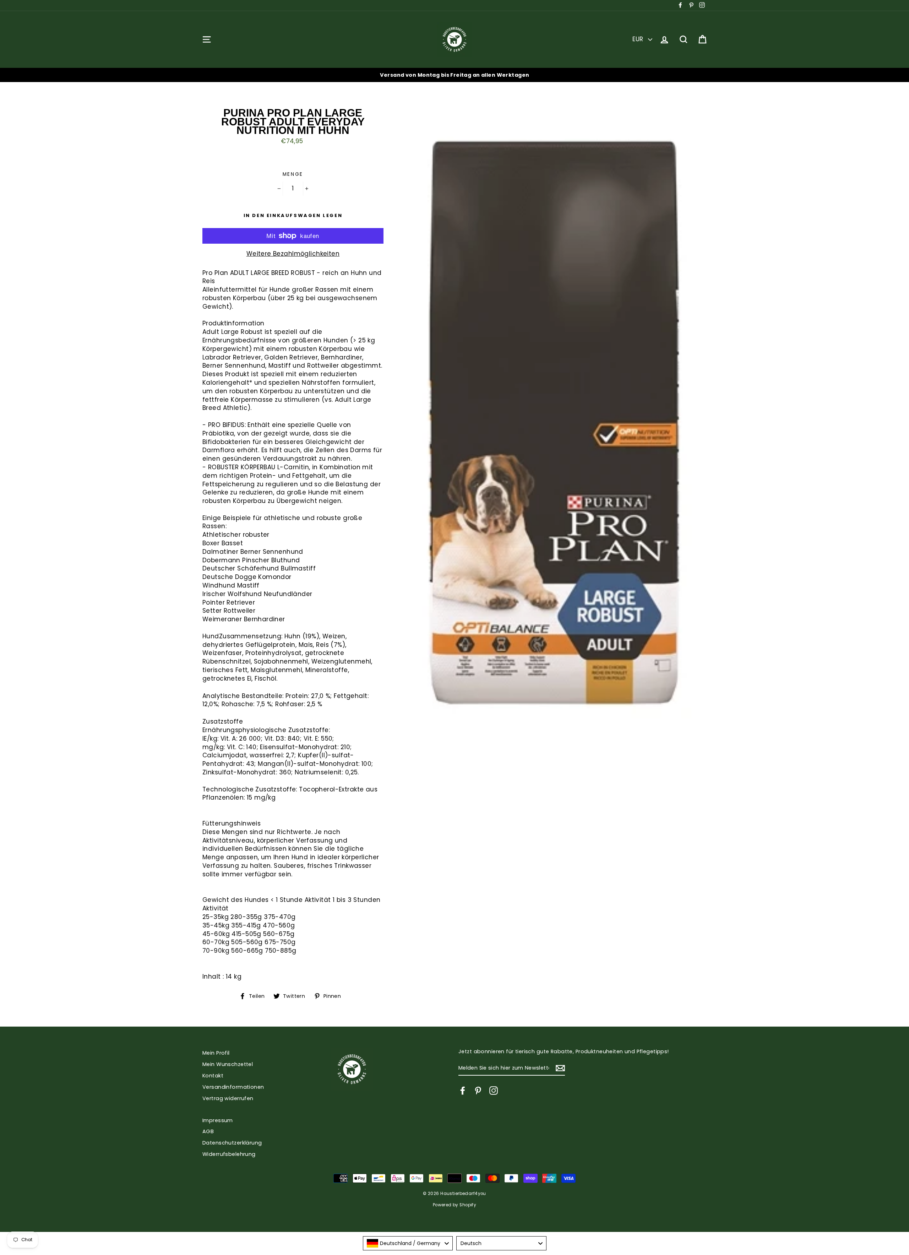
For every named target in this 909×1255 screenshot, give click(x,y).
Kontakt (212, 1075)
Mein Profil (216, 1052)
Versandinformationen (233, 1087)
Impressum (217, 1120)
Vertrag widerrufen (228, 1098)
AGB (208, 1131)
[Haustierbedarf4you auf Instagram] (493, 1090)
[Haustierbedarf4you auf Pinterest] (478, 1090)
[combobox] (408, 1243)
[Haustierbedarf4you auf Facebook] (462, 1090)
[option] (454, 75)
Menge (293, 174)
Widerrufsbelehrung (229, 1154)
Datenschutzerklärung (232, 1142)
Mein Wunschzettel (227, 1064)
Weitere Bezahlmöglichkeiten (292, 254)
